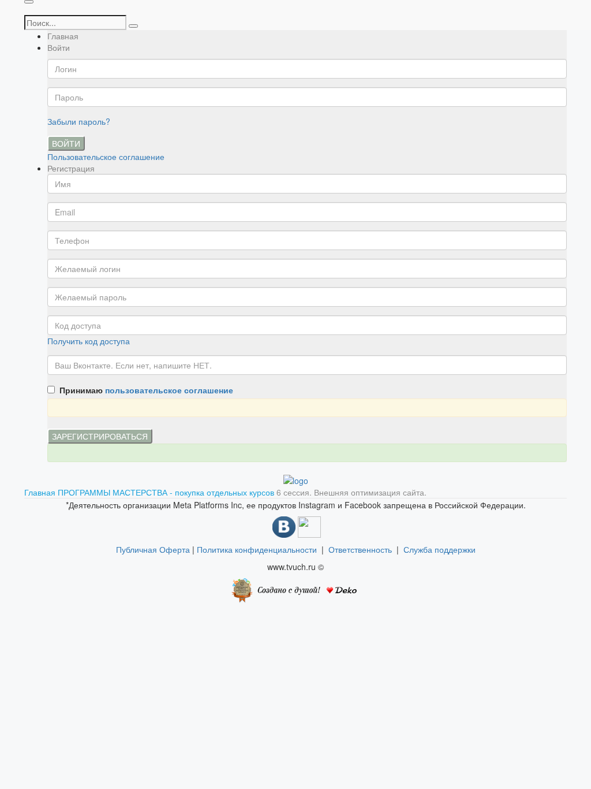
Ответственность (362, 549)
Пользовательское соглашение (105, 156)
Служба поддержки (439, 549)
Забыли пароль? (78, 121)
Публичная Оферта (153, 549)
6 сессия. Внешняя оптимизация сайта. (351, 492)
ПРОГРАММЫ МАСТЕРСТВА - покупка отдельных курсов (167, 492)
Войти (66, 143)
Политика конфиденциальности (257, 549)
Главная (62, 36)
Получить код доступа (88, 341)
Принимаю (144, 390)
